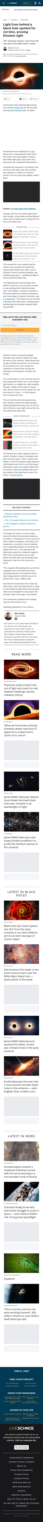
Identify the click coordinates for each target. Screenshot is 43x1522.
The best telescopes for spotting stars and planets (12, 1419)
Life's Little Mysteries (12, 1383)
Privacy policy (21, 1474)
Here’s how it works (20, 56)
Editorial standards (21, 1495)
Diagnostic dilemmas (12, 1386)
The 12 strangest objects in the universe (21, 520)
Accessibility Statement (21, 1458)
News (28, 50)
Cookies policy (21, 1478)
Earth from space (30, 1383)
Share (8, 99)
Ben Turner (14, 48)
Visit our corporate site (25, 1440)
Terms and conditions (21, 1470)
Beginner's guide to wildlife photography (31, 1414)
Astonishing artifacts (30, 1386)
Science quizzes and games (12, 1414)
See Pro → (27, 3)
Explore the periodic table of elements (12, 1402)
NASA (21, 464)
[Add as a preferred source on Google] (21, 1447)
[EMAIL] (16, 618)
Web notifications (21, 1487)
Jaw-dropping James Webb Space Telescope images (12, 1397)
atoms (15, 550)
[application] (21, 192)
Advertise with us (21, 1482)
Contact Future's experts (21, 1462)
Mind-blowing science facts (30, 1418)
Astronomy (14, 20)
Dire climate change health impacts (25, 9)
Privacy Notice (27, 338)
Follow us (24, 99)
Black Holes (24, 20)
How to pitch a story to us (21, 1499)
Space (5, 20)
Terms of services (25, 336)
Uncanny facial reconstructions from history (30, 1402)
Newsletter (36, 99)
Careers (21, 1491)
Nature (24, 602)
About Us (21, 1466)
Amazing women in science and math (30, 1397)
